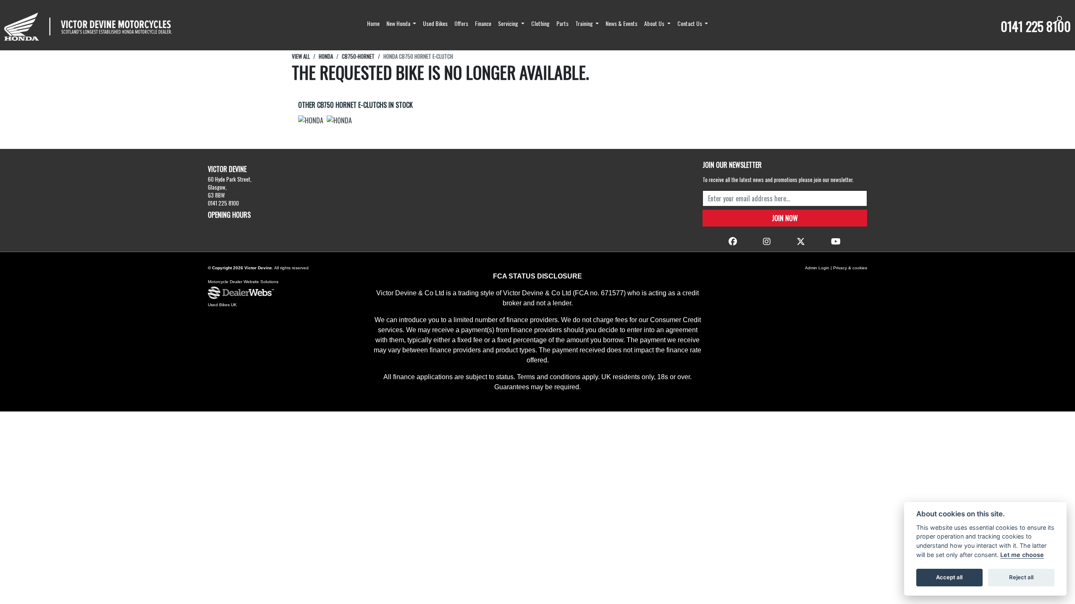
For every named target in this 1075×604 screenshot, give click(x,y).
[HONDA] (310, 121)
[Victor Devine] (88, 27)
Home (373, 23)
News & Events (621, 23)
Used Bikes (435, 23)
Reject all (1021, 577)
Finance (483, 23)
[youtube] (836, 241)
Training (584, 23)
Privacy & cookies (850, 268)
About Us (655, 23)
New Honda (399, 23)
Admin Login (817, 268)
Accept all (949, 577)
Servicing (508, 23)
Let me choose (1022, 554)
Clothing (540, 23)
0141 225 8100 (1036, 26)
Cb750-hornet (358, 56)
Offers (461, 23)
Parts (562, 23)
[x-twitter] (801, 241)
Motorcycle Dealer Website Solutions (243, 281)
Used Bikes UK (222, 304)
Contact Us (690, 23)
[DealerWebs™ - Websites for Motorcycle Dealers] (241, 293)
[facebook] (733, 241)
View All (301, 56)
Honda (326, 56)
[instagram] (767, 241)
